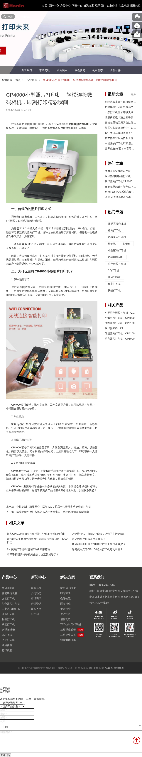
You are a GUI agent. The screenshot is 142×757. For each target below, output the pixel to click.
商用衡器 (7, 645)
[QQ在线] (137, 34)
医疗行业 (65, 603)
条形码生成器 (71, 629)
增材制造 (65, 619)
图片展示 (62, 70)
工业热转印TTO (11, 608)
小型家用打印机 (117, 250)
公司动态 (97, 70)
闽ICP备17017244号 (101, 668)
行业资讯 (32, 80)
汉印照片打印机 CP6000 (120, 338)
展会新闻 (80, 70)
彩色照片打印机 (117, 263)
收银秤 (127, 243)
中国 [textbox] (5, 726)
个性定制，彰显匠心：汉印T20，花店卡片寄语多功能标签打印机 (53, 506)
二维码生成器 (71, 634)
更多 (133, 94)
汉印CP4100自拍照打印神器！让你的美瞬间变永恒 (36, 533)
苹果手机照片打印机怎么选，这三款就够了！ (33, 554)
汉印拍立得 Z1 (114, 328)
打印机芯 (7, 650)
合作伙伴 (115, 70)
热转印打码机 (116, 257)
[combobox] (71, 726)
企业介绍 (112, 5)
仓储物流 (65, 598)
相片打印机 (114, 230)
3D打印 (35, 614)
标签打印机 (8, 619)
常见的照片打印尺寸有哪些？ (89, 538)
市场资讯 (44, 70)
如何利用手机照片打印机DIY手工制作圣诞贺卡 (98, 544)
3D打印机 (113, 270)
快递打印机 (114, 290)
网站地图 (119, 668)
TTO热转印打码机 (70, 624)
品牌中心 (54, 5)
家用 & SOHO (68, 588)
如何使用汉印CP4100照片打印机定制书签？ (97, 549)
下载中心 (77, 5)
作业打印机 (114, 283)
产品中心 (65, 5)
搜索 (10, 16)
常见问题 (124, 5)
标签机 (112, 243)
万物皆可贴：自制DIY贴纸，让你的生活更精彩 (98, 533)
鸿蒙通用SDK (68, 639)
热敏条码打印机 (117, 237)
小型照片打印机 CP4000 (120, 317)
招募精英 (135, 5)
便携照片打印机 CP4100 (120, 333)
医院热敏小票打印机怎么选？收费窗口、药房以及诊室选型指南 (52, 511)
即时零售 (65, 593)
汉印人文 (36, 608)
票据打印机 (8, 624)
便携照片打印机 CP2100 (120, 323)
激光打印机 (8, 639)
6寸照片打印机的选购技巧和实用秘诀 (28, 549)
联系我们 (100, 5)
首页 (44, 5)
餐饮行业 (65, 608)
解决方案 (89, 5)
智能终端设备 (9, 593)
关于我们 (26, 70)
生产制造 (65, 614)
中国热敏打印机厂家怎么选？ (121, 143)
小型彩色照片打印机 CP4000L (123, 312)
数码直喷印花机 (117, 223)
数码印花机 (8, 588)
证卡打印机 (8, 614)
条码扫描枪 (114, 277)
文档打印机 (8, 598)
